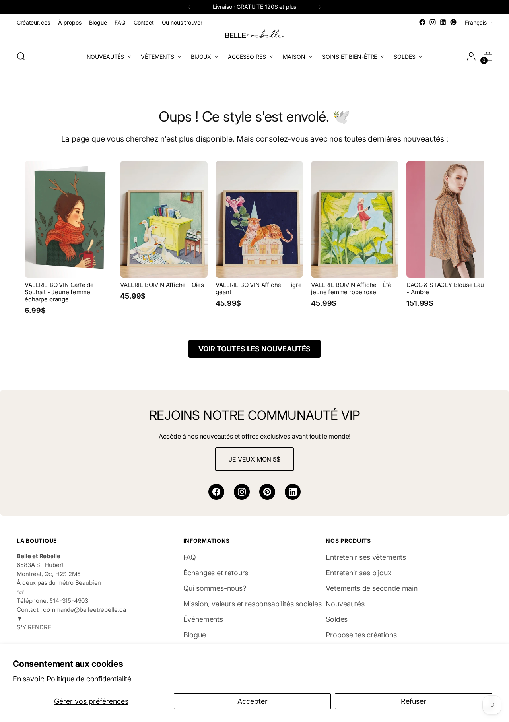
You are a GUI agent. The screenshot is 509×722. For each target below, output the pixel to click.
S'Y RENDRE (34, 627)
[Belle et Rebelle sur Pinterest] (453, 22)
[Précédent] (189, 7)
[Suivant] (320, 7)
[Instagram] (242, 492)
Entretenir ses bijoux (358, 573)
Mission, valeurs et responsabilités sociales (252, 604)
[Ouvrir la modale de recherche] (21, 56)
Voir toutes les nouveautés (254, 349)
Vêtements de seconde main (372, 588)
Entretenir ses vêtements (366, 557)
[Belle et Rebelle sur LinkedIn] (443, 22)
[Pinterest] (267, 492)
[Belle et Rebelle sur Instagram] (432, 22)
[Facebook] (216, 492)
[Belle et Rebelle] (254, 35)
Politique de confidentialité (89, 679)
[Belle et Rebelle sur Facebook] (422, 22)
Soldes (337, 619)
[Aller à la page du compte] (471, 56)
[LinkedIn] (293, 492)
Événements (203, 619)
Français (476, 22)
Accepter (252, 701)
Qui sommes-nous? (214, 588)
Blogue (194, 635)
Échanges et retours (216, 573)
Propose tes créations (361, 635)
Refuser (413, 701)
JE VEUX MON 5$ (254, 459)
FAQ (189, 557)
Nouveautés (345, 604)
